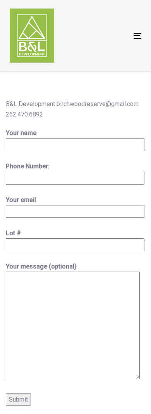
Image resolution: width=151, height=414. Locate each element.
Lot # (13, 233)
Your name (21, 133)
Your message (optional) (41, 266)
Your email (21, 200)
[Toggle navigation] (119, 36)
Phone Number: (28, 166)
